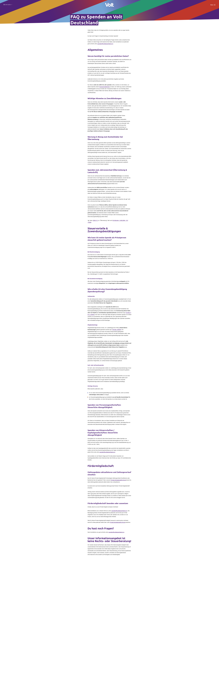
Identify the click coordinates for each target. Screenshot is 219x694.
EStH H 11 (95, 220)
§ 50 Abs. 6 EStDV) (116, 329)
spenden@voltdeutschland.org (105, 43)
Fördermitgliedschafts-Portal (118, 480)
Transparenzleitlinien (104, 86)
